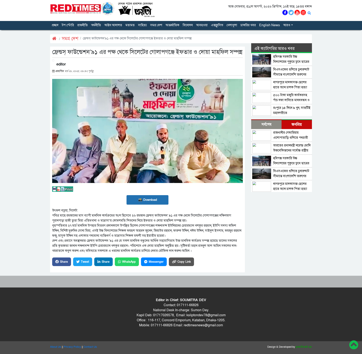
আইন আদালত (113, 25)
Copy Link (184, 262)
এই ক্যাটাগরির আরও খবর (274, 48)
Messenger (156, 262)
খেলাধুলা (231, 25)
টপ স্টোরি (68, 25)
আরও (286, 25)
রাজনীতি (82, 25)
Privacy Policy (72, 347)
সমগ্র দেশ (156, 25)
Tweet (85, 262)
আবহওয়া (202, 25)
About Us (55, 347)
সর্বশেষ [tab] (266, 124)
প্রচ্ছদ (55, 25)
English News (269, 25)
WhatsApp (129, 262)
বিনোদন (188, 25)
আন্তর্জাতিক (172, 25)
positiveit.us (304, 347)
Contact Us (90, 347)
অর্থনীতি (96, 25)
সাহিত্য (142, 25)
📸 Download (147, 200)
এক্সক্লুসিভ (217, 25)
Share (64, 262)
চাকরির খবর (248, 25)
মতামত (130, 25)
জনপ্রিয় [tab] (297, 124)
